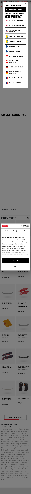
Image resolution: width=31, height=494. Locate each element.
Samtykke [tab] (6, 231)
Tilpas (14, 266)
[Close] (26, 3)
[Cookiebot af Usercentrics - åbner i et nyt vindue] (22, 226)
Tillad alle (15, 261)
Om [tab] (25, 231)
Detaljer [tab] (15, 231)
